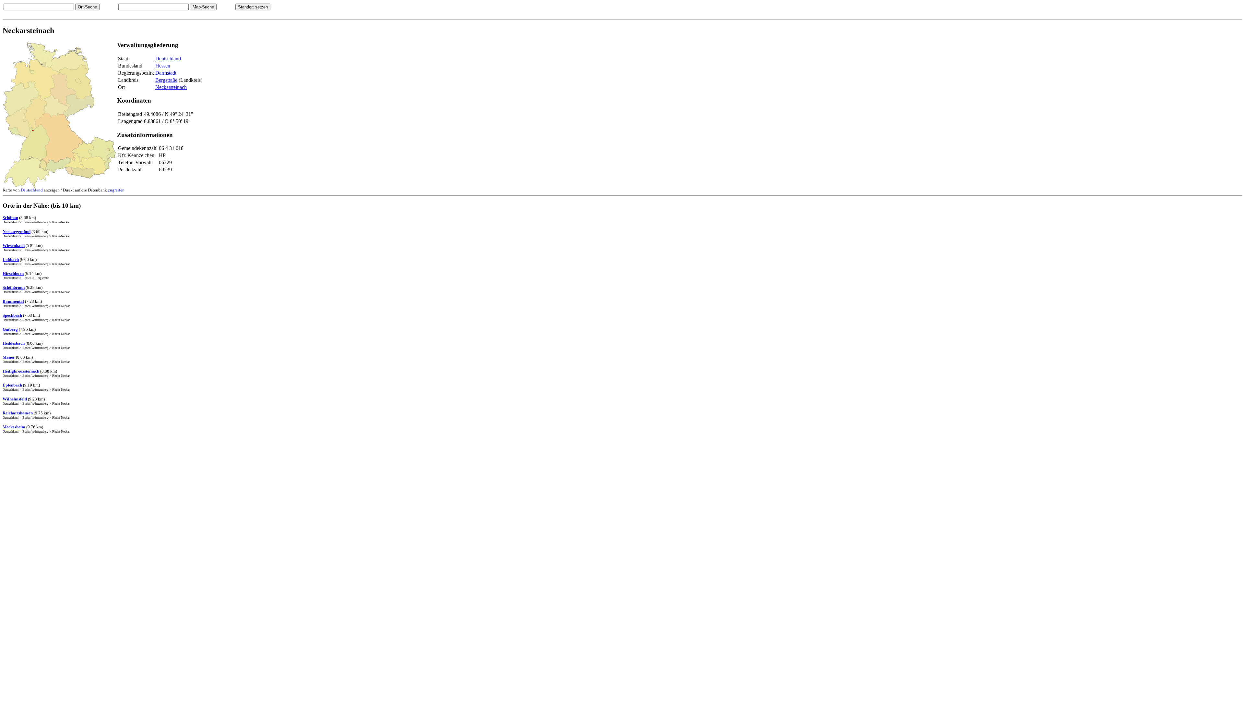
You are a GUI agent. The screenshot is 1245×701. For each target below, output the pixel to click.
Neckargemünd (16, 231)
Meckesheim (14, 426)
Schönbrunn (14, 287)
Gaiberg (10, 329)
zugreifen (116, 190)
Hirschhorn (13, 273)
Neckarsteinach (171, 87)
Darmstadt (165, 73)
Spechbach (12, 315)
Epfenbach (12, 385)
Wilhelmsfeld (15, 399)
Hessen (162, 65)
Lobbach (11, 259)
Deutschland (168, 58)
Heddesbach (14, 343)
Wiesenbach (14, 245)
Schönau (10, 217)
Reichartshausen (18, 413)
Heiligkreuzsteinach (21, 371)
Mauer (9, 357)
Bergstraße (166, 80)
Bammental (13, 301)
